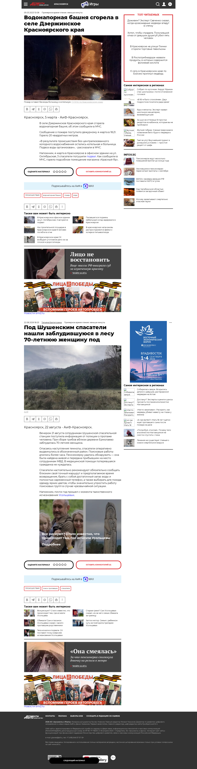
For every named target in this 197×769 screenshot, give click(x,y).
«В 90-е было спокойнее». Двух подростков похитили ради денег (153, 100)
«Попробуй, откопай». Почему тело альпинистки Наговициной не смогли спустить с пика (154, 432)
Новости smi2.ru (34, 313)
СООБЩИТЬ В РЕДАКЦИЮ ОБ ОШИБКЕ (103, 716)
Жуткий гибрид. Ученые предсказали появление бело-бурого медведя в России (155, 132)
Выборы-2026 (76, 716)
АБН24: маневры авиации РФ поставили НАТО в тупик (150, 180)
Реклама (62, 716)
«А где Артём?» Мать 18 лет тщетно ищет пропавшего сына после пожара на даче (153, 422)
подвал (91, 156)
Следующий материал (74, 761)
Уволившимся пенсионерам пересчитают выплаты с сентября (152, 170)
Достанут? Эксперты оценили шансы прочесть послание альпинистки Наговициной (155, 402)
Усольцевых (66, 495)
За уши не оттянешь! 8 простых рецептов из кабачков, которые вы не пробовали (155, 122)
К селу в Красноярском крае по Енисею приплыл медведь (148, 72)
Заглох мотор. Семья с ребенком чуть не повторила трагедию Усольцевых (101, 623)
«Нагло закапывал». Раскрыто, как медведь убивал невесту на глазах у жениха (154, 412)
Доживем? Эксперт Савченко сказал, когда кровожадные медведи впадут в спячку (148, 23)
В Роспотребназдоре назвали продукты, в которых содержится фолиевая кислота (148, 60)
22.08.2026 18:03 (31, 322)
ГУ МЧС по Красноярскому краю (87, 102)
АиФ (26, 412)
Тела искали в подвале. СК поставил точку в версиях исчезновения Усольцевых (50, 632)
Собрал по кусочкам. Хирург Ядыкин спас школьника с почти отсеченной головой (155, 91)
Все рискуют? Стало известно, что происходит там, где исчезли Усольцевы (76, 536)
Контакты (50, 716)
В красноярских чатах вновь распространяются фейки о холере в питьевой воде (99, 229)
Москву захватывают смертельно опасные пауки (152, 200)
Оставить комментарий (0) (98, 172)
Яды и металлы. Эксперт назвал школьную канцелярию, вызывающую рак (152, 112)
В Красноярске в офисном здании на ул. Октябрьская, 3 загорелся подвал (53, 220)
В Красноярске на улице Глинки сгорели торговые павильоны (148, 47)
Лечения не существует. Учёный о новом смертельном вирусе (153, 441)
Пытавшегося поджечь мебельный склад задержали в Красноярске (101, 220)
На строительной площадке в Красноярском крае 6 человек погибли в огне (51, 229)
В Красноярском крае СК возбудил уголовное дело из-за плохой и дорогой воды (52, 239)
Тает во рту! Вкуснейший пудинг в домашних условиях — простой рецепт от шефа (153, 142)
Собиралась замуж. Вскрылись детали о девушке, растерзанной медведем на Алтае (153, 391)
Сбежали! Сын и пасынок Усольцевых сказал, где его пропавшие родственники (50, 623)
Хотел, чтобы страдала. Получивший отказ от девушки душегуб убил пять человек (148, 35)
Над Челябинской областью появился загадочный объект (150, 190)
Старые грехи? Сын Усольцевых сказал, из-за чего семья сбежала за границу (102, 613)
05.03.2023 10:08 (31, 12)
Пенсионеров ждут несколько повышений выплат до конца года (152, 160)
